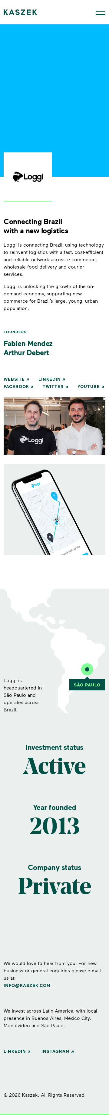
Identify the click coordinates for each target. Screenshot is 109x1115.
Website (14, 379)
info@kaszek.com (27, 985)
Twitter (53, 386)
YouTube (89, 386)
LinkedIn (49, 379)
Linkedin (15, 1051)
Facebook (16, 386)
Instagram (55, 1051)
